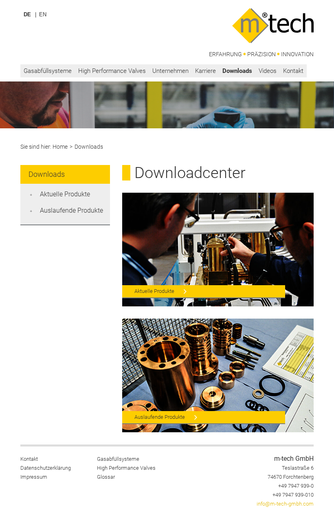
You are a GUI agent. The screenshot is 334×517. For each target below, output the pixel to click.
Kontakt (293, 71)
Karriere (205, 71)
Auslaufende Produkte (71, 210)
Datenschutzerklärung (45, 468)
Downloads (237, 71)
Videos (268, 71)
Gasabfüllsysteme (48, 71)
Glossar (106, 477)
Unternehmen (170, 71)
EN (42, 14)
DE (27, 14)
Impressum (33, 477)
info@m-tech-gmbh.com (285, 504)
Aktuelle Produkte (65, 194)
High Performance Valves (112, 71)
